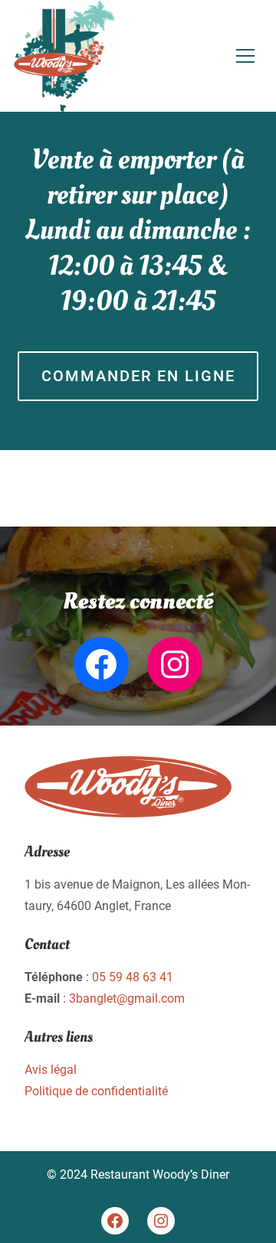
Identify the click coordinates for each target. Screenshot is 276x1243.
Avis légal (51, 1069)
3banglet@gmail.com (127, 998)
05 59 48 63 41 (132, 977)
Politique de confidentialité (96, 1091)
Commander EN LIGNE (138, 376)
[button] (245, 56)
